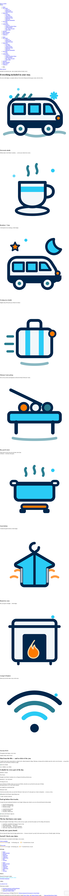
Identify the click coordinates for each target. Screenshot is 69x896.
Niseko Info (5, 13)
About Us (7, 9)
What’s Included (6, 32)
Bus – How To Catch (9, 28)
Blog (4, 859)
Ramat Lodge (8, 10)
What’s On (7, 19)
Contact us (5, 34)
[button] (4, 66)
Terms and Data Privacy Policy (50, 895)
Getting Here (5, 23)
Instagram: (5, 890)
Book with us (5, 33)
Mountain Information (10, 20)
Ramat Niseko (6, 893)
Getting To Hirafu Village (10, 26)
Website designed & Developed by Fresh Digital (29, 893)
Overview (7, 14)
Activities (5, 31)
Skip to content (3, 3)
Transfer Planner (8, 27)
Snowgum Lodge (9, 11)
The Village (7, 15)
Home (4, 7)
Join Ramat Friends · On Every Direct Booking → (34, 844)
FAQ (6, 22)
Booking (4, 854)
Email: (4, 889)
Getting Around (8, 16)
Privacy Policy (26, 895)
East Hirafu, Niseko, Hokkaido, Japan (8, 877)
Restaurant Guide (9, 17)
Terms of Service (35, 895)
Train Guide (8, 29)
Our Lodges (5, 8)
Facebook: (5, 888)
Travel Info (5, 21)
